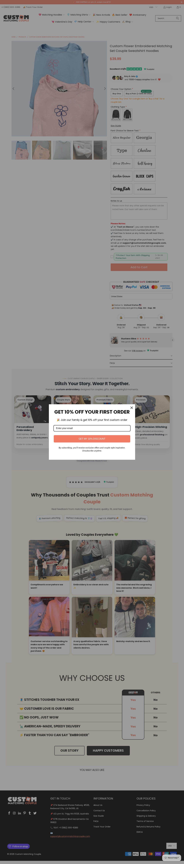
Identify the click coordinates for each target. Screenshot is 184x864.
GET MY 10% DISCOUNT (92, 439)
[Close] (131, 407)
